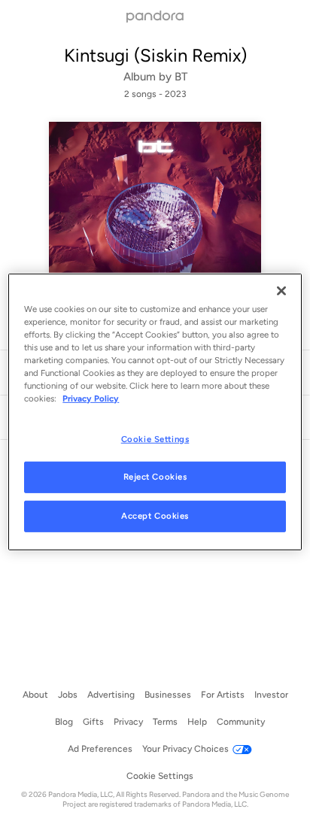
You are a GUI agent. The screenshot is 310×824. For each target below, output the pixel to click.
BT (181, 76)
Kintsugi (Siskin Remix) (155, 55)
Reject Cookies (155, 476)
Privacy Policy (90, 398)
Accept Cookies (155, 515)
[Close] (281, 290)
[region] (155, 412)
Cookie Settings (155, 438)
